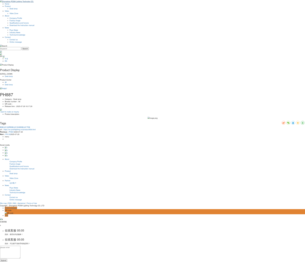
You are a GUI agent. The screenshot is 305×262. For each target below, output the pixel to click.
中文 (6, 58)
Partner (7, 180)
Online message (16, 42)
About (7, 16)
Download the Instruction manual (22, 25)
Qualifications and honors (19, 23)
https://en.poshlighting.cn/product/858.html (20, 129)
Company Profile (16, 18)
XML (14, 203)
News (7, 27)
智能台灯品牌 (5, 127)
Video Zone (14, 13)
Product (8, 6)
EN (6, 61)
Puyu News (14, 30)
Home (7, 4)
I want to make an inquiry (9, 112)
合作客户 (13, 183)
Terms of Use (32, 203)
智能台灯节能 (25, 127)
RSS (9, 203)
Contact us (14, 39)
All (6, 82)
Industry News (15, 32)
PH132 (7, 134)
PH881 (11, 132)
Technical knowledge (17, 35)
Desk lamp (14, 8)
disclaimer (21, 203)
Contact (8, 37)
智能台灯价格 (15, 127)
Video (7, 11)
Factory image (15, 20)
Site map (3, 203)
